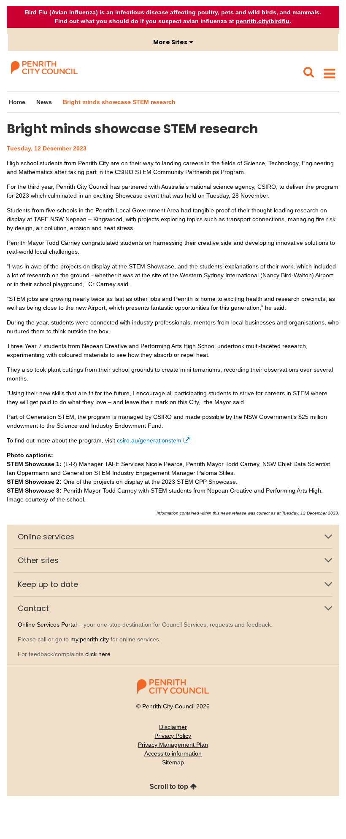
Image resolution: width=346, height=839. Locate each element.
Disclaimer (173, 727)
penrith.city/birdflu (262, 21)
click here (98, 654)
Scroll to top (168, 786)
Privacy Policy (172, 735)
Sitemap (173, 762)
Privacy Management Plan (173, 744)
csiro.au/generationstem (149, 440)
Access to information (173, 753)
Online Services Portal (47, 624)
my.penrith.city (89, 639)
